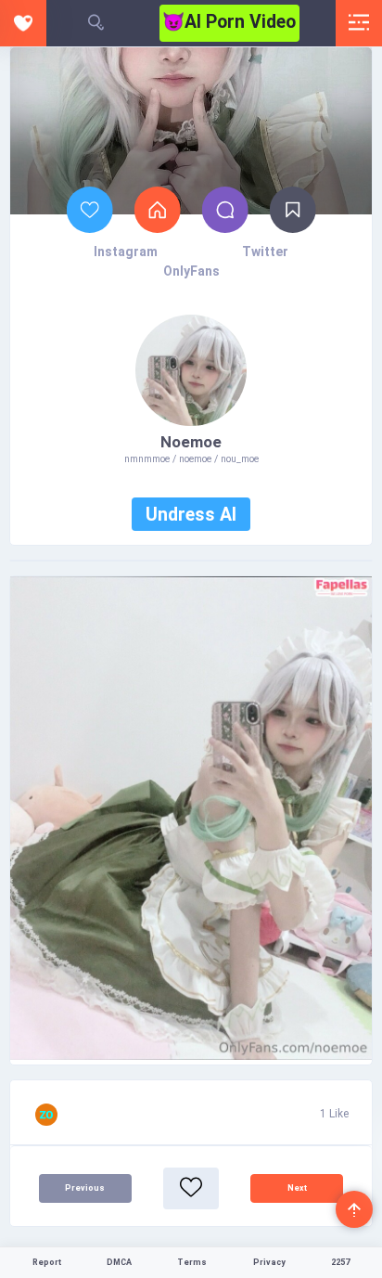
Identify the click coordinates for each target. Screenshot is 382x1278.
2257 (340, 1262)
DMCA (119, 1262)
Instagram (126, 251)
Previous (85, 1188)
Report (46, 1262)
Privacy (269, 1262)
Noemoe (191, 441)
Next (297, 1188)
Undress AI (191, 514)
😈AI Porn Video (229, 21)
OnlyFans (191, 271)
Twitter (265, 251)
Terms (192, 1262)
